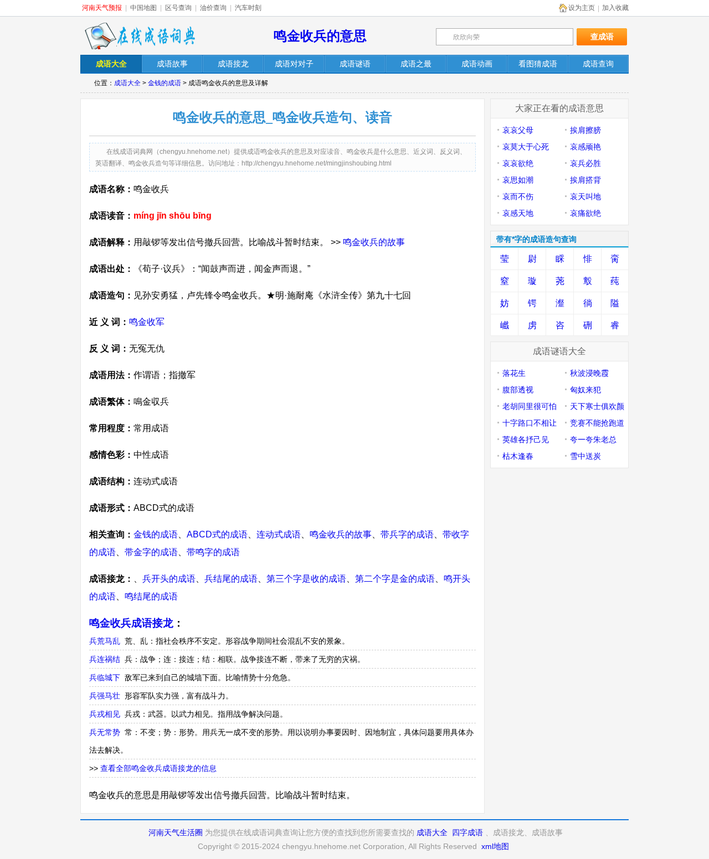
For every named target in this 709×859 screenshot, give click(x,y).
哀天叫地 (585, 196)
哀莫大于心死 (525, 146)
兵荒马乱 (104, 641)
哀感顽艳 (585, 146)
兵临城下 (104, 677)
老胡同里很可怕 (529, 406)
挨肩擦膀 (585, 130)
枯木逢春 (517, 456)
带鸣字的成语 (213, 552)
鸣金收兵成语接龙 (131, 623)
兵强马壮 (104, 695)
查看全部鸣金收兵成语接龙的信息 (158, 768)
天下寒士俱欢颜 (597, 406)
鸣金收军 (147, 322)
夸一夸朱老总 (593, 439)
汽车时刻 (248, 8)
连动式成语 (278, 534)
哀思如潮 (517, 179)
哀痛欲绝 (585, 213)
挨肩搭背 (585, 179)
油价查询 (213, 8)
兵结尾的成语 (231, 578)
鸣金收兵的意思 (320, 35)
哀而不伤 (517, 196)
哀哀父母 (517, 130)
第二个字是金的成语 (395, 578)
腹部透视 (517, 389)
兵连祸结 (104, 659)
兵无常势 (104, 732)
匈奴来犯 (585, 389)
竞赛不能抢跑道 (597, 422)
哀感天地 (517, 213)
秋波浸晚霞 (589, 373)
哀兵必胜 (585, 163)
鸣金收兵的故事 (374, 242)
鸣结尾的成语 (151, 596)
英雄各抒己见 (525, 439)
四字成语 (467, 832)
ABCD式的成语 (217, 534)
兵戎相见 (104, 714)
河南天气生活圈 (175, 832)
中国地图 (143, 8)
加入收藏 (615, 8)
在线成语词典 (139, 36)
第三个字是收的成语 (306, 578)
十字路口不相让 (529, 422)
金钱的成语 (164, 83)
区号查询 (178, 8)
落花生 (514, 373)
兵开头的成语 (169, 578)
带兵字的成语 (407, 534)
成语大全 (127, 83)
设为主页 (581, 8)
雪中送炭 (585, 456)
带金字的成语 (151, 552)
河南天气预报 (102, 8)
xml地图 (495, 846)
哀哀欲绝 (517, 163)
